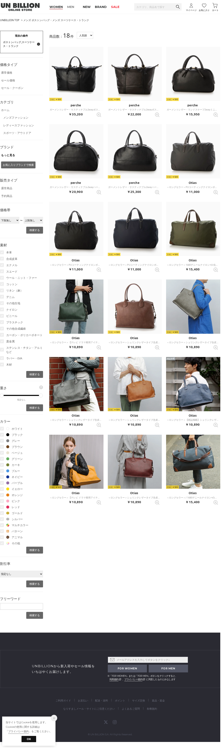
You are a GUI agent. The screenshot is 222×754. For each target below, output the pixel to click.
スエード (11, 271)
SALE (115, 7)
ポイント (120, 700)
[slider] (41, 395)
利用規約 (114, 679)
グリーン (17, 459)
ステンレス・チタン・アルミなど (24, 350)
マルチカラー (20, 525)
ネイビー (17, 477)
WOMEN (56, 7)
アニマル (17, 537)
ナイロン (11, 310)
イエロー (17, 489)
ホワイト (17, 429)
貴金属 (10, 341)
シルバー (17, 519)
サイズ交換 (138, 700)
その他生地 (13, 303)
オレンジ (17, 495)
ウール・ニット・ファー (21, 278)
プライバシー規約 (133, 679)
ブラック (17, 435)
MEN (70, 7)
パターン (17, 531)
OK (29, 739)
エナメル (11, 265)
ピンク (16, 501)
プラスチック (14, 322)
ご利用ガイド (63, 700)
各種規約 (152, 708)
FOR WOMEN (127, 668)
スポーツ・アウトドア (17, 133)
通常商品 (6, 188)
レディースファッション (18, 125)
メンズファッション (15, 117)
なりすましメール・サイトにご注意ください (89, 708)
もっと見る (8, 155)
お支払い (83, 700)
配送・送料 (101, 700)
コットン (11, 284)
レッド (16, 507)
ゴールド (17, 513)
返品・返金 (158, 700)
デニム (10, 297)
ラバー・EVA (14, 358)
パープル (17, 483)
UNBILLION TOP (9, 20)
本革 (9, 252)
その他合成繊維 (16, 328)
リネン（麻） (14, 290)
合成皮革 (11, 259)
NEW (87, 7)
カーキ (16, 465)
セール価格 (8, 80)
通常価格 (6, 72)
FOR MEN (168, 668)
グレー (16, 441)
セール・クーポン (12, 88)
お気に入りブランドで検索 (18, 165)
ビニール (11, 316)
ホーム (5, 110)
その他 (16, 543)
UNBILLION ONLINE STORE (20, 7)
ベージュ (17, 453)
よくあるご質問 (131, 708)
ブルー (16, 471)
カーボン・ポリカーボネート (24, 335)
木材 (9, 364)
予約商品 (6, 196)
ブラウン (17, 447)
